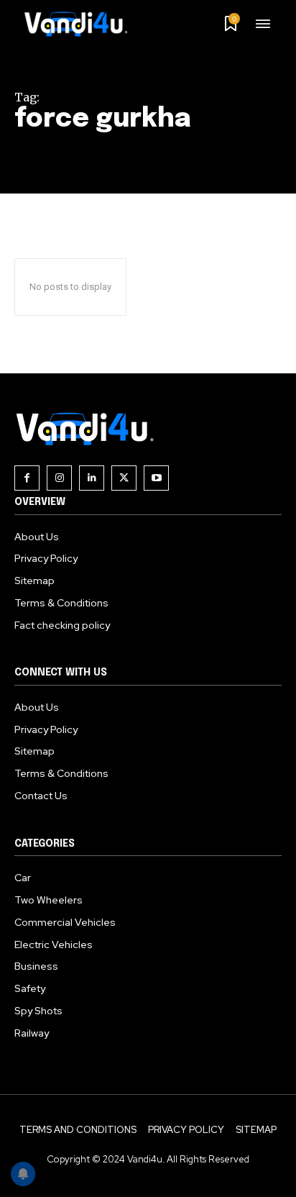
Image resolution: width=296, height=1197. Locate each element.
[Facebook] (27, 478)
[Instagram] (59, 478)
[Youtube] (156, 478)
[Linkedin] (91, 478)
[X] (124, 478)
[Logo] (81, 23)
